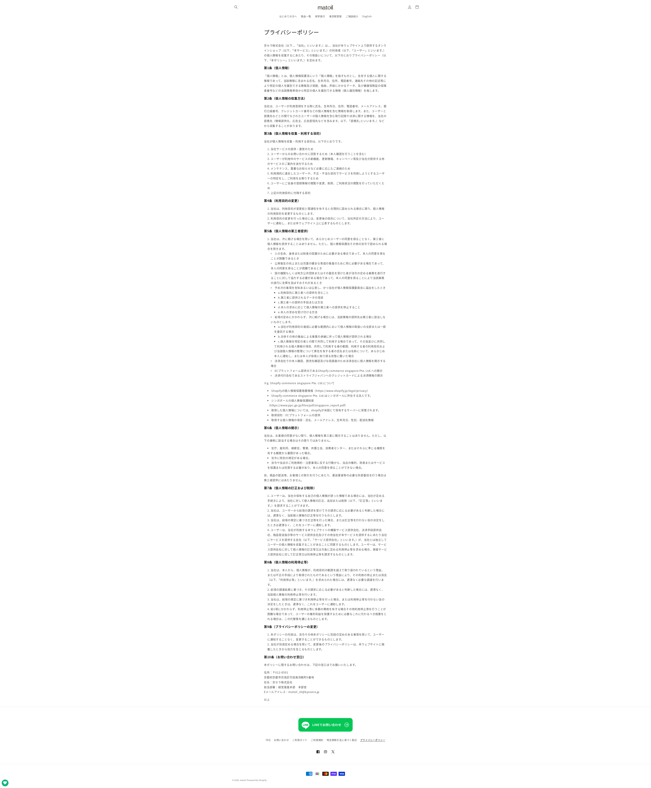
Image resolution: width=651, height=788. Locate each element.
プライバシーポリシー (372, 740)
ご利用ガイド (299, 740)
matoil (243, 780)
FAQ (268, 740)
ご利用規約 (317, 740)
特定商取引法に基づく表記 (342, 740)
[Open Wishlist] (5, 783)
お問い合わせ (281, 740)
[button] (236, 7)
